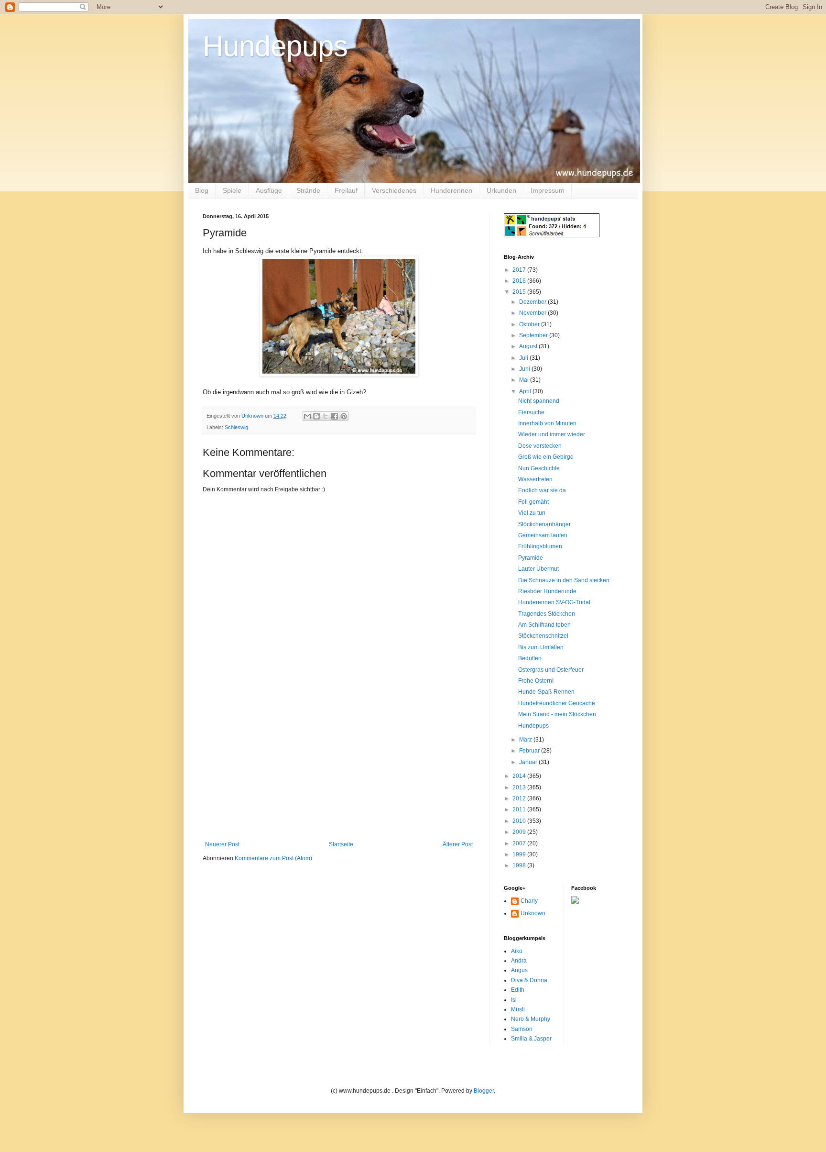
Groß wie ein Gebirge (546, 457)
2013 (519, 787)
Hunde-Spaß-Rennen (546, 691)
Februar (530, 750)
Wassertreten (535, 479)
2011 (519, 809)
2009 (519, 832)
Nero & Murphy (530, 1019)
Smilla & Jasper (531, 1038)
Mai (524, 380)
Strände (308, 190)
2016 (519, 280)
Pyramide (530, 557)
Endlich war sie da (542, 490)
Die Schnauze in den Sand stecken (563, 580)
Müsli (518, 1009)
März (526, 739)
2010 (519, 821)
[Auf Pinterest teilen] (343, 416)
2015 (519, 291)
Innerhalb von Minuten (547, 423)
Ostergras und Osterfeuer (551, 669)
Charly (529, 900)
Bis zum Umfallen (541, 647)
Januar (529, 762)
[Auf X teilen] (325, 416)
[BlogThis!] (316, 416)
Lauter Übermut (538, 568)
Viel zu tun (531, 513)
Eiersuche (531, 412)
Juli (524, 357)
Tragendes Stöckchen (546, 613)
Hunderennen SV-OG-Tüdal (554, 602)
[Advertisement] (339, 769)
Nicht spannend (538, 401)
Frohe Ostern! (536, 680)
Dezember (533, 302)
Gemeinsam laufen (542, 535)
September (534, 335)
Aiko (516, 951)
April (526, 391)
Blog (201, 190)
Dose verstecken (540, 446)
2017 (519, 269)
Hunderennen (451, 190)
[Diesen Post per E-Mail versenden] (307, 416)
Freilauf (346, 190)
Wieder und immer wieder (551, 434)
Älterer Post (458, 844)
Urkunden (501, 190)
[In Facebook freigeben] (334, 416)
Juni (525, 369)
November (533, 313)
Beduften (530, 658)
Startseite (341, 844)
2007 (519, 843)
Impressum (548, 190)
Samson (522, 1029)
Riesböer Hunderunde (547, 591)
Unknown (533, 913)
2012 (519, 798)
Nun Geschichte (539, 468)
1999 (519, 854)
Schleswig (236, 427)
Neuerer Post (222, 844)
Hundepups (275, 46)
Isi (514, 1000)
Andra (519, 960)
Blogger (484, 1090)
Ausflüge (269, 190)
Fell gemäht (533, 501)
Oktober (530, 324)
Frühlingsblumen (540, 546)
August (529, 346)
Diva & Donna (529, 980)
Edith (517, 989)
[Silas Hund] (575, 901)
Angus (519, 970)
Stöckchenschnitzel (543, 635)
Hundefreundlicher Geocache (556, 703)
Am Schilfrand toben (544, 624)
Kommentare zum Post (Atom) (273, 858)
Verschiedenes (394, 190)
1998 (519, 865)
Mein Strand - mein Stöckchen (557, 714)
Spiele (232, 190)
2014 (519, 776)
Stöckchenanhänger (544, 524)
